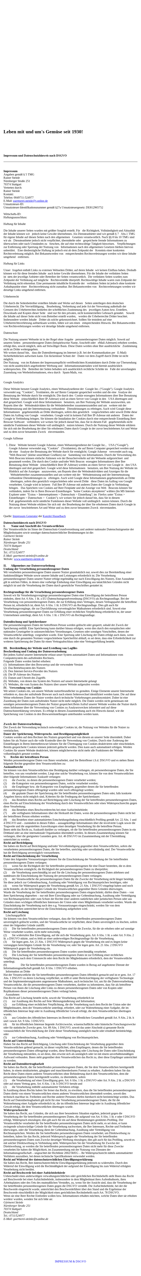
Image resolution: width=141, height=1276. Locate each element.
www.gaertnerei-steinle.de (29, 559)
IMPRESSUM (64, 1261)
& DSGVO (79, 1261)
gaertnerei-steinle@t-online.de (30, 200)
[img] (70, 65)
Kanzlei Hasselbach (54, 516)
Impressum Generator (25, 516)
